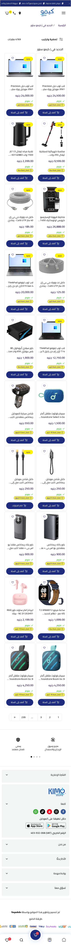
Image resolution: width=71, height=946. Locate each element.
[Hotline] (15, 13)
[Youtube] (49, 811)
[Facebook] (63, 811)
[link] (44, 58)
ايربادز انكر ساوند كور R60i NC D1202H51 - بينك (20, 612)
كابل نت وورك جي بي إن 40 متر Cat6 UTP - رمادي (20, 218)
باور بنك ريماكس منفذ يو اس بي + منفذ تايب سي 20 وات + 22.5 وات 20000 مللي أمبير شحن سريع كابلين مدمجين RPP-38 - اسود (20, 546)
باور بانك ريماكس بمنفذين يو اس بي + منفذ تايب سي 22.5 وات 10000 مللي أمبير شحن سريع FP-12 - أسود (51, 546)
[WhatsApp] (35, 811)
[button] (39, 757)
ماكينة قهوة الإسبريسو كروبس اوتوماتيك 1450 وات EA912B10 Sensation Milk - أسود (51, 218)
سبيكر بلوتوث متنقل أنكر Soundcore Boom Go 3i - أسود (20, 677)
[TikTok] (42, 811)
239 (23, 717)
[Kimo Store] (47, 13)
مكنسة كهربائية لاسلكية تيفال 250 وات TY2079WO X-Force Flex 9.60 (52, 153)
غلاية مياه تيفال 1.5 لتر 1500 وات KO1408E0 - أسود (21, 153)
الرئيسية (62, 25)
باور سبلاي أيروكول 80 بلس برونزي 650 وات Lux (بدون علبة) (21, 350)
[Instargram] (56, 811)
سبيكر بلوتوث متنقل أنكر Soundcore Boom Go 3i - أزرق (52, 677)
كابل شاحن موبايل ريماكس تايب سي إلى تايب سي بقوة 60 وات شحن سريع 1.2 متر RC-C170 (22, 481)
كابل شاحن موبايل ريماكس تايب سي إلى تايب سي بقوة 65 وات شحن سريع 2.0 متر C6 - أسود (53, 481)
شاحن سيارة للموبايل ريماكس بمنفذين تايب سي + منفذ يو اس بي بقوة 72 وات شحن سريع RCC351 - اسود (21, 415)
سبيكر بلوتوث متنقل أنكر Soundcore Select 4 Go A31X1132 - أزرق (52, 415)
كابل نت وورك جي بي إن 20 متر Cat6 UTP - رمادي (52, 284)
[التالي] (14, 717)
